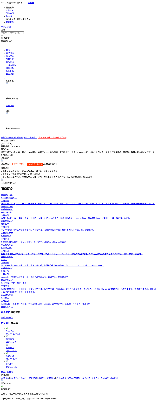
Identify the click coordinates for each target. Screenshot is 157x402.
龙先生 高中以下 (13, 334)
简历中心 (10, 56)
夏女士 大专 (11, 351)
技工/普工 (10, 331)
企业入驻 (10, 10)
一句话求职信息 (30, 138)
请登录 (31, 3)
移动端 (9, 16)
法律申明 (77, 378)
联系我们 (114, 378)
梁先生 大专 (11, 342)
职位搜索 (10, 53)
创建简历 (10, 13)
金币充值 (95, 378)
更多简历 (6, 323)
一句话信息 (11, 65)
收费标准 (10, 68)
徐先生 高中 (11, 359)
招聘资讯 (42, 378)
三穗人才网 (6, 27)
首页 (8, 50)
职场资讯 (10, 62)
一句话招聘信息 (16, 138)
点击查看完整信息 (35, 164)
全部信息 (5, 138)
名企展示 (22, 378)
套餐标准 (86, 378)
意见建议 (105, 378)
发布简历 (51, 378)
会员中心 (10, 74)
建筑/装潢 (10, 339)
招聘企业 (10, 59)
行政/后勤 (10, 356)
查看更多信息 (7, 195)
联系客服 (10, 71)
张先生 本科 (11, 367)
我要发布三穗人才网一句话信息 (52, 138)
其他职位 (10, 348)
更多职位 (6, 312)
